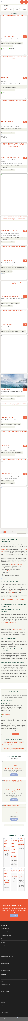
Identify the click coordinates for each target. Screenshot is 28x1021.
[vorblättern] (24, 25)
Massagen (11, 592)
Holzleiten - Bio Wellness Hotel (14, 875)
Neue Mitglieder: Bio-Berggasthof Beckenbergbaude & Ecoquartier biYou (14, 749)
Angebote (15, 765)
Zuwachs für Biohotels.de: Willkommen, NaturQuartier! (14, 742)
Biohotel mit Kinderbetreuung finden (8, 622)
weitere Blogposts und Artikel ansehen (14, 825)
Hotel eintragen (14, 915)
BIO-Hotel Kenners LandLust (7, 36)
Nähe (17, 9)
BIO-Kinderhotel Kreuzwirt (7, 324)
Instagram (4, 734)
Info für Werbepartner (5, 970)
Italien (8, 631)
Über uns (3, 942)
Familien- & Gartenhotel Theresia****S (10, 157)
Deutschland (15, 629)
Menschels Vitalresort (6, 881)
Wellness (11, 590)
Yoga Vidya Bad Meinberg (7, 260)
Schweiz (2, 631)
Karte (11, 9)
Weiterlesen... (14, 774)
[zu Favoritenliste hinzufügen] (2, 16)
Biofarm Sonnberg (5, 77)
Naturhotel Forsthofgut (6, 389)
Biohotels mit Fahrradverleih (7, 679)
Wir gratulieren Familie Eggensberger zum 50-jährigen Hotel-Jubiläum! (13, 745)
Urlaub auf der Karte (5, 931)
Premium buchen (5, 959)
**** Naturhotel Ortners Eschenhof (9, 230)
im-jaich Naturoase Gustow (14, 857)
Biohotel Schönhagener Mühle (6, 850)
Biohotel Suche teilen (21, 532)
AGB (2, 981)
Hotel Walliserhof (5, 445)
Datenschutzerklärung (5, 984)
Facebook (9, 734)
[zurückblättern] (4, 25)
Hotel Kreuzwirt (4, 549)
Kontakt (3, 966)
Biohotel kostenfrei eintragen (7, 956)
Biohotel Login (5, 1012)
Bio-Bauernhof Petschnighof (7, 417)
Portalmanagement (5, 991)
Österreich (21, 629)
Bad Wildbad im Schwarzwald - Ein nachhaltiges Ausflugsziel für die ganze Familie (14, 789)
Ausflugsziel (14, 785)
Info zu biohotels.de (5, 945)
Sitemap (2, 988)
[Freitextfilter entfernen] (22, 2)
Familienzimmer (10, 570)
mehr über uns (16, 734)
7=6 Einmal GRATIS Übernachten (14, 768)
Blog (2, 938)
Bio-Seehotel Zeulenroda (7, 121)
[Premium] (25, 837)
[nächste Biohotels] (11, 532)
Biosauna (22, 590)
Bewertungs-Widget (5, 963)
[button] (2, 532)
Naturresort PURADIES (6, 473)
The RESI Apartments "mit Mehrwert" (9, 296)
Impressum (3, 977)
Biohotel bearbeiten (5, 953)
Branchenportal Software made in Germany (8, 1018)
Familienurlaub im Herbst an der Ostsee (14, 813)
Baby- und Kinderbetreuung (16, 564)
